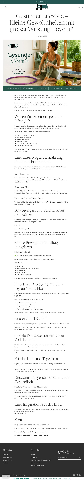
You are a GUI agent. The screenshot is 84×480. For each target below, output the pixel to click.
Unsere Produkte (8, 457)
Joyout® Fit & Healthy (12, 475)
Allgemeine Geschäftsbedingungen (41, 460)
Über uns (5, 454)
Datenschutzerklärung (37, 466)
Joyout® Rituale (7, 460)
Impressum (34, 457)
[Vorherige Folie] (4, 2)
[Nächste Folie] (79, 2)
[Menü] (2, 7)
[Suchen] (5, 7)
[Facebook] (74, 475)
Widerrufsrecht (35, 463)
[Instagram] (77, 475)
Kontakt (5, 463)
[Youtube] (80, 475)
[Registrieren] (79, 457)
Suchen (33, 454)
